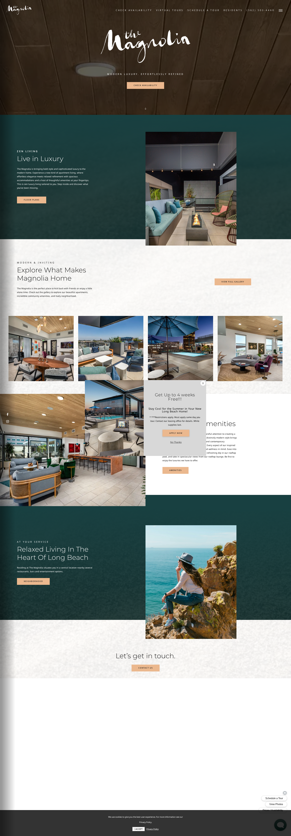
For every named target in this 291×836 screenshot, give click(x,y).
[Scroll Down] (145, 108)
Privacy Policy (152, 829)
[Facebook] (8, 414)
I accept (139, 829)
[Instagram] (8, 421)
